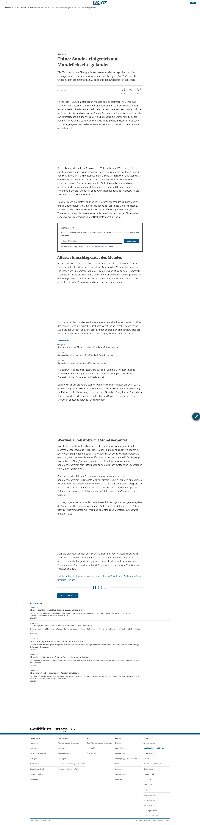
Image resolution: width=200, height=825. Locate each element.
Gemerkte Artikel (37, 769)
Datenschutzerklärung (97, 246)
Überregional (92, 753)
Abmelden (34, 779)
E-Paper (33, 759)
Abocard (147, 759)
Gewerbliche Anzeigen (152, 764)
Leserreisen (120, 779)
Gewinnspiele (120, 774)
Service (147, 738)
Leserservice (149, 753)
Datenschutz (148, 820)
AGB (154, 820)
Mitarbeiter (148, 805)
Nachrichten (63, 738)
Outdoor (118, 769)
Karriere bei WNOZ (151, 816)
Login (193, 3)
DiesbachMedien (150, 795)
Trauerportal (149, 774)
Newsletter (34, 764)
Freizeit (118, 738)
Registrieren (35, 748)
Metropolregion (64, 759)
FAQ (145, 790)
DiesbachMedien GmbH (40, 820)
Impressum (139, 820)
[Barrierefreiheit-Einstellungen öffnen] (196, 416)
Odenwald (62, 748)
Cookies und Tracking (163, 820)
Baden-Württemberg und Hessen (71, 764)
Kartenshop (119, 748)
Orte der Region (64, 753)
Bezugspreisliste (150, 811)
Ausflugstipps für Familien (126, 759)
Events (118, 743)
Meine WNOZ (35, 738)
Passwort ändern (36, 774)
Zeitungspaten (149, 800)
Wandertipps (120, 753)
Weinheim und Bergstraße (68, 743)
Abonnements (149, 743)
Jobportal (147, 779)
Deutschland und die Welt (68, 769)
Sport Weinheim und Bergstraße (99, 743)
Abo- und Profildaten (38, 753)
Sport (89, 738)
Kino (117, 764)
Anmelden (34, 743)
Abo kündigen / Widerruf (154, 748)
